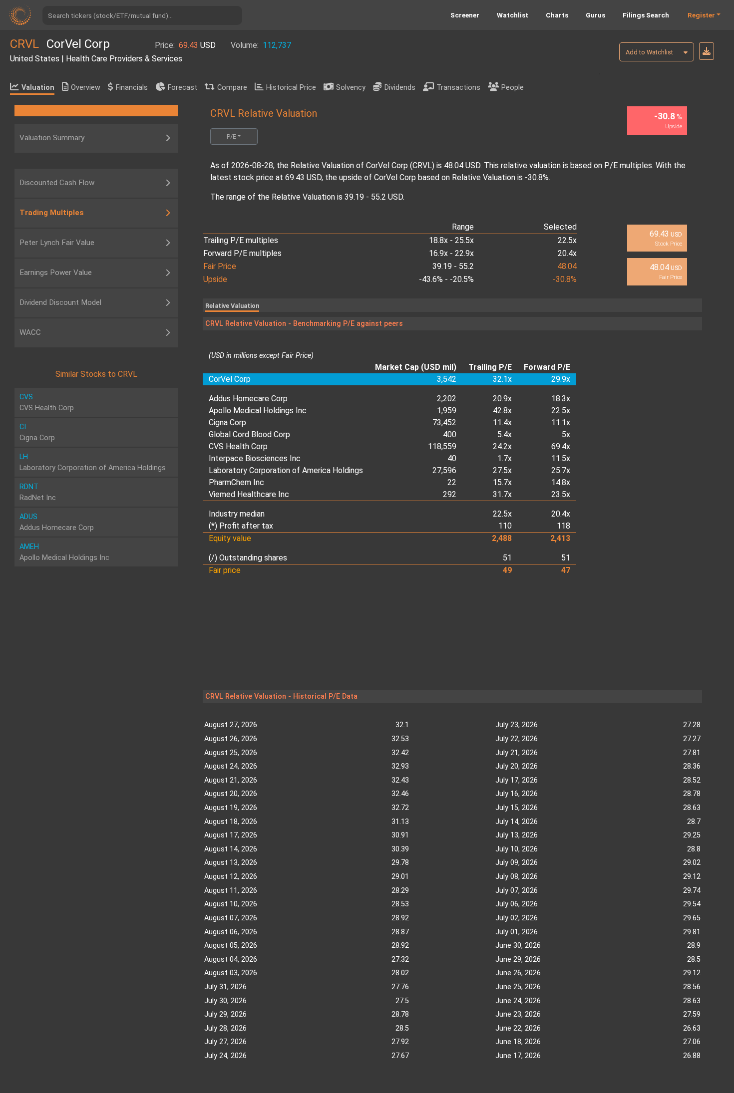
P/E (231, 136)
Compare (232, 87)
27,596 (444, 470)
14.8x (560, 482)
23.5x (560, 494)
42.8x (502, 410)
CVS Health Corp (238, 446)
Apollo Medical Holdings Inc (258, 410)
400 (449, 434)
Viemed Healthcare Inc (249, 494)
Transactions (458, 87)
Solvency (351, 87)
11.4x (502, 422)
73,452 (444, 422)
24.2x (502, 446)
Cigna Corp (227, 422)
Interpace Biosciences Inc (255, 458)
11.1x (560, 422)
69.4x (560, 446)
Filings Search (646, 15)
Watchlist (512, 15)
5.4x (504, 434)
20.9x (502, 398)
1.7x (504, 458)
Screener (464, 15)
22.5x (560, 410)
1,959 (446, 410)
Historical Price (291, 87)
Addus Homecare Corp (248, 398)
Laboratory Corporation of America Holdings (286, 470)
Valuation (37, 87)
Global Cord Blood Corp (249, 434)
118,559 (442, 446)
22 (451, 482)
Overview (85, 87)
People (512, 87)
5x (566, 434)
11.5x (560, 458)
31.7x (502, 494)
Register (701, 15)
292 (449, 494)
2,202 (446, 398)
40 (451, 458)
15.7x (502, 482)
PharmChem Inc (236, 482)
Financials (132, 87)
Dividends (399, 87)
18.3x (560, 398)
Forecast (182, 87)
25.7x (560, 470)
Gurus (595, 15)
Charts (557, 15)
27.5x (502, 470)
